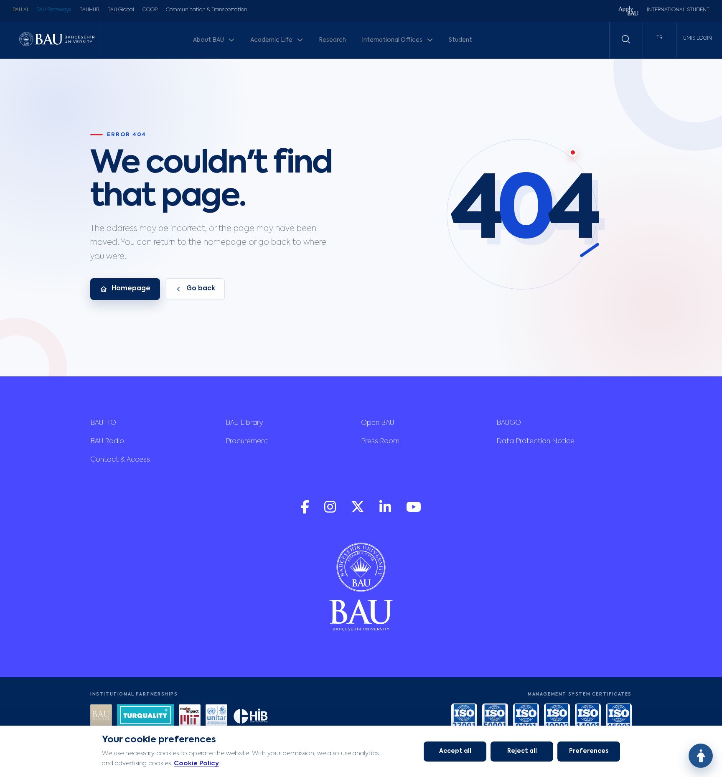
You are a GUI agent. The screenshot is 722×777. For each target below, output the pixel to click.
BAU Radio (107, 441)
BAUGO (508, 423)
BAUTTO (103, 423)
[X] (358, 511)
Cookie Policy (196, 763)
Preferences (588, 751)
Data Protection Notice (535, 441)
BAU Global (120, 10)
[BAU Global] (101, 716)
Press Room (380, 441)
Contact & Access (120, 460)
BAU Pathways (53, 10)
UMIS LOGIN (697, 38)
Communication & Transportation (206, 10)
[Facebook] (306, 511)
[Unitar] (216, 716)
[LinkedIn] (386, 511)
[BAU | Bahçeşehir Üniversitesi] (57, 40)
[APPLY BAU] (628, 11)
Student (460, 40)
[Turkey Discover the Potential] (145, 716)
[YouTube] (413, 511)
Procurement (247, 441)
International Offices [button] (393, 40)
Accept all (455, 751)
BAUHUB (89, 10)
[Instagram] (331, 511)
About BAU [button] (209, 40)
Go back (200, 288)
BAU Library (244, 423)
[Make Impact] (190, 716)
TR (659, 38)
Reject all (522, 751)
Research (332, 40)
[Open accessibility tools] (701, 756)
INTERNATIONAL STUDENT (678, 10)
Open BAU (377, 423)
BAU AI (20, 10)
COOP (150, 10)
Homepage (131, 288)
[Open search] (626, 39)
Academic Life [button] (272, 40)
